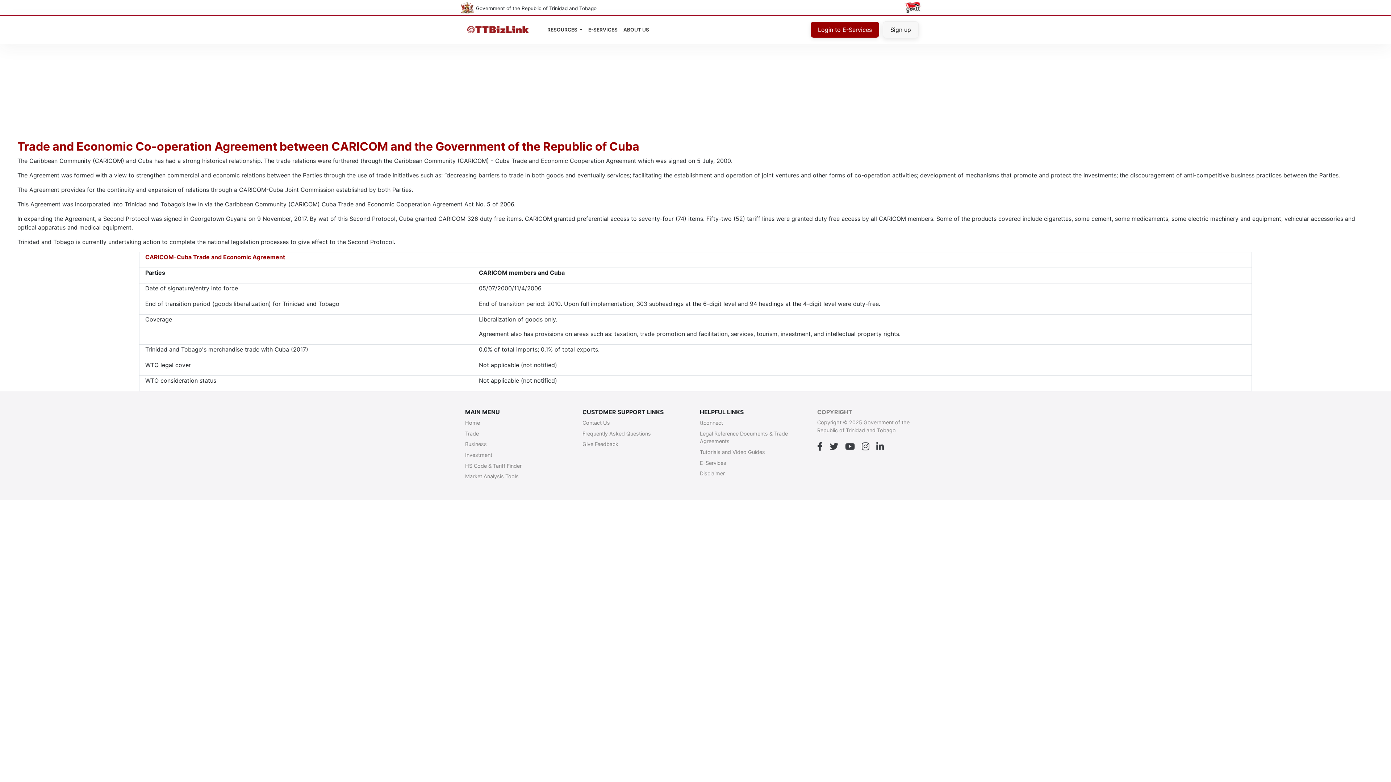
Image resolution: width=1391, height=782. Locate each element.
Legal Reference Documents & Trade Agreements (744, 437)
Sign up (900, 29)
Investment (478, 455)
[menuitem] (636, 29)
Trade (472, 433)
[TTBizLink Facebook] (820, 447)
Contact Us (596, 423)
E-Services (713, 463)
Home (472, 423)
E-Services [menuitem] (603, 30)
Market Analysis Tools (492, 476)
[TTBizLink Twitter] (834, 447)
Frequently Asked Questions (616, 433)
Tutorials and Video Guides (732, 452)
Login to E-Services (845, 29)
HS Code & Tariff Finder (493, 466)
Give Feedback (600, 444)
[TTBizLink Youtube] (850, 447)
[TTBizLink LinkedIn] (880, 447)
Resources (562, 30)
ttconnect (711, 423)
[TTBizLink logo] (500, 30)
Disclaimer (712, 473)
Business (476, 444)
